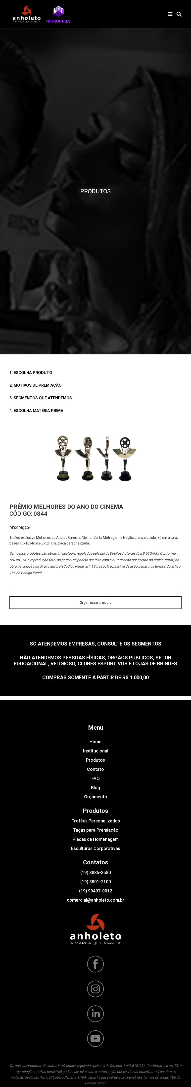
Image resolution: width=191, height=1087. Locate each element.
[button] (58, 14)
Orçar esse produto (96, 603)
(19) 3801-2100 (95, 881)
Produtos (95, 760)
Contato (95, 769)
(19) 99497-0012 (95, 890)
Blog (95, 787)
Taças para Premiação (95, 830)
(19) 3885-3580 (95, 872)
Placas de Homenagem (96, 839)
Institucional (95, 750)
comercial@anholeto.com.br (95, 900)
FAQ (96, 778)
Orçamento (95, 796)
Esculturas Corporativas (95, 848)
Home (95, 741)
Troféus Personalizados (95, 820)
